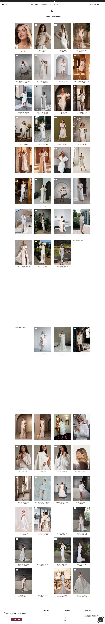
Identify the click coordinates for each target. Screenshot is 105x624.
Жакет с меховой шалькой (23, 471)
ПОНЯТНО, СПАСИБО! (16, 619)
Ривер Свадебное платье (62, 174)
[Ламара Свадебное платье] (23, 98)
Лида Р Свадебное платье (42, 112)
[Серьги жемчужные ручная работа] (81, 457)
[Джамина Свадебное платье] (23, 550)
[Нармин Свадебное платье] (23, 129)
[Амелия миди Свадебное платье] (62, 488)
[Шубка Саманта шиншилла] (62, 457)
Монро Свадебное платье (81, 112)
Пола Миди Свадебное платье (23, 174)
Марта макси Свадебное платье (23, 266)
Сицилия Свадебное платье (43, 533)
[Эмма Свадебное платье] (81, 191)
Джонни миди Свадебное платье (23, 81)
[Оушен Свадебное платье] (62, 519)
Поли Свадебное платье (43, 174)
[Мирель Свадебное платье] (23, 488)
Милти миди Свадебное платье (42, 353)
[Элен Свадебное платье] (81, 581)
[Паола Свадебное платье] (81, 129)
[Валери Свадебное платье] (62, 426)
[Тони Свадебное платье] (81, 339)
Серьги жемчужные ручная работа (82, 471)
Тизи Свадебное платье (82, 564)
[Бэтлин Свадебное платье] (81, 36)
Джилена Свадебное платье (82, 533)
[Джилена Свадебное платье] (81, 519)
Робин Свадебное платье (81, 174)
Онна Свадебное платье (62, 143)
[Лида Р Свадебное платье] (42, 98)
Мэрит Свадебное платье (43, 266)
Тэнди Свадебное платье (62, 353)
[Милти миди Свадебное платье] (42, 339)
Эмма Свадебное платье (82, 204)
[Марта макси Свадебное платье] (23, 252)
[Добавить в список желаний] (62, 439)
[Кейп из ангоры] (42, 457)
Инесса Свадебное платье (42, 235)
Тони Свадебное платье (82, 353)
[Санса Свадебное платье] (23, 191)
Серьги (23, 50)
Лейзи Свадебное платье (82, 235)
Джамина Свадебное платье (23, 564)
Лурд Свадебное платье (62, 112)
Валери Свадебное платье (62, 440)
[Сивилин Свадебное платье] (42, 191)
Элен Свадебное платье (82, 595)
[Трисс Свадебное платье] (23, 426)
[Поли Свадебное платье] (42, 160)
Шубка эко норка (62, 50)
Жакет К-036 (81, 440)
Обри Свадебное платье (43, 143)
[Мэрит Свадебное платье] (42, 252)
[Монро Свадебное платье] (81, 98)
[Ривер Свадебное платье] (62, 160)
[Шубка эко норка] (62, 36)
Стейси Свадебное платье (81, 322)
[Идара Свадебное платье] (23, 221)
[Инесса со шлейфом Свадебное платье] (42, 488)
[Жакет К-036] (81, 426)
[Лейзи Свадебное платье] (81, 221)
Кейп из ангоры (43, 471)
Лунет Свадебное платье (62, 595)
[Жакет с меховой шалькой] (23, 457)
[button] (39, 4)
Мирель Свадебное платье (23, 502)
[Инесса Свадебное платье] (42, 221)
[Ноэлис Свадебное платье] (62, 252)
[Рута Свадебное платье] (62, 550)
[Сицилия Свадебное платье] (42, 519)
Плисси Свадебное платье (81, 502)
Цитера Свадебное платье (42, 440)
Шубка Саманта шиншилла (62, 471)
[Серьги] (23, 36)
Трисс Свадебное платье (23, 440)
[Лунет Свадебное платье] (62, 581)
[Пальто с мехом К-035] (42, 36)
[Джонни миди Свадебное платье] (23, 67)
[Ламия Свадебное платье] (23, 519)
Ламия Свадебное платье (23, 533)
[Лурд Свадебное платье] (62, 98)
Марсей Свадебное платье (42, 564)
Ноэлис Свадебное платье (62, 266)
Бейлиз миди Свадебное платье (23, 410)
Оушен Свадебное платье (62, 533)
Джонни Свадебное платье (62, 204)
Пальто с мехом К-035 (42, 50)
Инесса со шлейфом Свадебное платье (43, 502)
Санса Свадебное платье (23, 204)
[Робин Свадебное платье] (81, 160)
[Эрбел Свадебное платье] (23, 581)
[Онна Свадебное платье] (62, 129)
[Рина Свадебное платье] (42, 581)
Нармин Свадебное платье (23, 143)
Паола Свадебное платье (81, 143)
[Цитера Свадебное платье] (42, 426)
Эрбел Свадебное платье (23, 595)
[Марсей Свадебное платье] (42, 550)
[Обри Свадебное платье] (42, 129)
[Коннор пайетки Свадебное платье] (81, 67)
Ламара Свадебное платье (23, 112)
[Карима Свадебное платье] (42, 67)
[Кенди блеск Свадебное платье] (62, 67)
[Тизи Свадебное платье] (81, 550)
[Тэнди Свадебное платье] (62, 339)
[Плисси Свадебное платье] (81, 488)
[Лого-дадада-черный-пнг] (4, 4)
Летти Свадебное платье (62, 235)
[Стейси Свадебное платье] (81, 281)
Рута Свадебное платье (62, 564)
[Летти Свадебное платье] (62, 221)
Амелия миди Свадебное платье (62, 502)
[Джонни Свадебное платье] (62, 191)
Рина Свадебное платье (43, 595)
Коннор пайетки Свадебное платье (81, 81)
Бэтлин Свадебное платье (81, 50)
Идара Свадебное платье (23, 235)
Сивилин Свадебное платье (43, 204)
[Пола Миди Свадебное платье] (23, 160)
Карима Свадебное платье (42, 81)
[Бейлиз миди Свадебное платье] (23, 368)
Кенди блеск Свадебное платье (62, 81)
